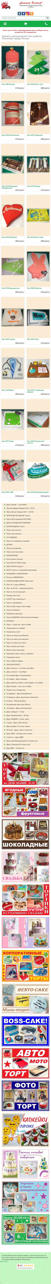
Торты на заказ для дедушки (18, 639)
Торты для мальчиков (15, 552)
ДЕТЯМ (9, 545)
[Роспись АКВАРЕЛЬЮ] (25, 1164)
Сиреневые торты (13, 657)
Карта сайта (4, 1261)
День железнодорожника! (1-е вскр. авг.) (22, 741)
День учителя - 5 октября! (17, 672)
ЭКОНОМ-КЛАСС (13, 664)
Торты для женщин (14, 534)
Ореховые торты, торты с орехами (20, 654)
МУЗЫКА (10, 621)
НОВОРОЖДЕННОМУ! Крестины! (20, 581)
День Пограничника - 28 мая (18, 715)
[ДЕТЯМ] (25, 932)
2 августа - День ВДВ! (15, 737)
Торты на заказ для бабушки (17, 635)
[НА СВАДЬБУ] (25, 866)
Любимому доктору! (14, 614)
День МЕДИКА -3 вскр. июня (18, 719)
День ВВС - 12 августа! (15, 748)
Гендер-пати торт (13, 595)
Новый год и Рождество (16, 690)
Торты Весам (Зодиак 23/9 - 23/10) (20, 512)
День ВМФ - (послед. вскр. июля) (19, 734)
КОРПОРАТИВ (12, 555)
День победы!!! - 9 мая (15, 712)
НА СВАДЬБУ (12, 537)
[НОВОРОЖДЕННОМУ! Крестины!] (25, 1196)
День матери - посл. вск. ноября (19, 686)
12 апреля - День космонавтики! (19, 708)
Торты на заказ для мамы (16, 643)
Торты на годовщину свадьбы (18, 541)
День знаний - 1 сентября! (17, 505)
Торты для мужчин (14, 530)
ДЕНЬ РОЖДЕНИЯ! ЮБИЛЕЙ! (19, 523)
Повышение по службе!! (16, 628)
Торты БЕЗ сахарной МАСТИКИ (19, 519)
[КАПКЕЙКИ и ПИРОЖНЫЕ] (25, 1130)
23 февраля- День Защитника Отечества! (22, 697)
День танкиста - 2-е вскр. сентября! (20, 668)
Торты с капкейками (14, 603)
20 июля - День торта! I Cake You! (19, 730)
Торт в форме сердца (15, 661)
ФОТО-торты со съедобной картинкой (21, 570)
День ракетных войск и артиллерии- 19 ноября (25, 683)
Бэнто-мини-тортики (15, 559)
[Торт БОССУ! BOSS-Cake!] (25, 1031)
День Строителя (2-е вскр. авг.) (18, 744)
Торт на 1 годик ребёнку (16, 584)
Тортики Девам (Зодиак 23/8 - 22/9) (20, 508)
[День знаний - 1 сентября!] (25, 768)
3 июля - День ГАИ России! (17, 723)
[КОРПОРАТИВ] (25, 966)
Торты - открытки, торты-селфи (19, 624)
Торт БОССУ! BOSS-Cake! (16, 563)
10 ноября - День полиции (17, 679)
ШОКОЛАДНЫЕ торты (16, 526)
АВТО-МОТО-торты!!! (15, 566)
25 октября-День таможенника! (19, 675)
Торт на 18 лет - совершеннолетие (20, 588)
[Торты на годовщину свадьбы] (25, 899)
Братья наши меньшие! (15, 650)
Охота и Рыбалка (13, 610)
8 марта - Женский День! (16, 701)
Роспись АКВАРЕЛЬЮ (15, 577)
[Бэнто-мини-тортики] (25, 999)
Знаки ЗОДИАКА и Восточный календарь (23, 617)
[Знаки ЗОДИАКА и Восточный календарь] (25, 1229)
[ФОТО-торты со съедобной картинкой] (25, 1096)
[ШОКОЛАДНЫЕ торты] (25, 834)
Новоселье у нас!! (13, 632)
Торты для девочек (14, 548)
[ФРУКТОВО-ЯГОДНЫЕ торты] (25, 802)
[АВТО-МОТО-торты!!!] (25, 1063)
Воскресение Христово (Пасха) (18, 704)
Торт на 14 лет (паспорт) (16, 592)
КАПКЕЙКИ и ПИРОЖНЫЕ (17, 574)
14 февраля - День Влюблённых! (19, 694)
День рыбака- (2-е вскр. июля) (18, 726)
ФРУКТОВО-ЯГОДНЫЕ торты (18, 515)
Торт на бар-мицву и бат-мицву (19, 606)
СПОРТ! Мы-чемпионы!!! (16, 599)
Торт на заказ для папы (15, 646)
